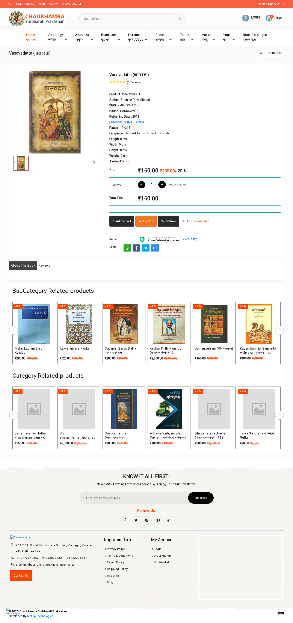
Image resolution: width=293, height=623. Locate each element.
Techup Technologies (40, 616)
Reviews (44, 265)
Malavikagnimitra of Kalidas (29, 350)
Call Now (170, 221)
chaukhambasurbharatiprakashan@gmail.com (46, 564)
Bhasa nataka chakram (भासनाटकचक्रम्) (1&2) (211, 435)
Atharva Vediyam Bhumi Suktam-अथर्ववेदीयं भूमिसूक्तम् (168, 435)
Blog (110, 582)
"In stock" (275, 53)
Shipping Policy (117, 569)
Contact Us (21, 575)
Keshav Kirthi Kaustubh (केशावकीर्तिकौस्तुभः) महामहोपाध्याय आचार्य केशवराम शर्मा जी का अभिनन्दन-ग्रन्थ (167, 351)
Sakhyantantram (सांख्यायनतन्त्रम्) (117, 435)
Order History (163, 555)
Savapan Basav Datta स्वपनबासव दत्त (120, 350)
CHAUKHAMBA (126, 122)
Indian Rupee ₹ (269, 4)
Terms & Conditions (120, 555)
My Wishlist (161, 562)
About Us (113, 575)
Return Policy (115, 562)
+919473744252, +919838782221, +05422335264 (46, 4)
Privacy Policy (116, 549)
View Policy (190, 239)
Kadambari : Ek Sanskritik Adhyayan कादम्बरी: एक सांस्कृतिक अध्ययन (258, 351)
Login (158, 549)
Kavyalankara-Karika (75, 348)
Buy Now (147, 221)
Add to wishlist (197, 221)
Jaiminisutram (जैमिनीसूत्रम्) (214, 348)
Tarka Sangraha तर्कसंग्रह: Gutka (257, 435)
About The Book (23, 265)
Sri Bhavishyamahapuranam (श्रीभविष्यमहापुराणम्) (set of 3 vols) (78, 436)
